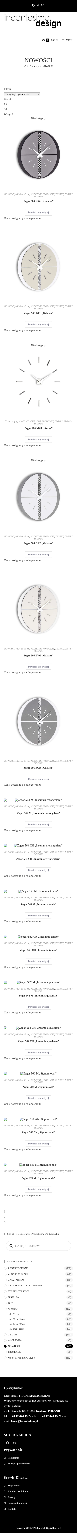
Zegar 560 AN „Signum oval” (38, 1132)
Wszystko (9, 114)
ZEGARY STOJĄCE (18, 1274)
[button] (58, 121)
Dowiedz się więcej (38, 212)
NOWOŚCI (47, 66)
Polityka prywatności (19, 1463)
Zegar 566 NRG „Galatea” (38, 201)
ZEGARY (59, 194)
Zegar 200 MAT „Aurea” (38, 428)
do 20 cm (14, 1314)
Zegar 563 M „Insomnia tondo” (38, 904)
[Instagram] (38, 5)
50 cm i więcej (11, 421)
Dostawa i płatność (17, 1503)
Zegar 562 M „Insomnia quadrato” (38, 995)
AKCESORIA (15, 1340)
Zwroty (12, 1497)
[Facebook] (34, 5)
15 (5, 104)
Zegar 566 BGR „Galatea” (38, 767)
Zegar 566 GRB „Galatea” (38, 543)
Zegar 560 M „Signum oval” (38, 1087)
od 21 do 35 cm (17, 1319)
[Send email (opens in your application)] (42, 5)
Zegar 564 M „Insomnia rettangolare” (38, 813)
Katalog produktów (18, 1491)
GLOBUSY (13, 1297)
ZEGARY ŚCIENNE (18, 1268)
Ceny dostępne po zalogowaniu (22, 218)
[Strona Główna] (25, 66)
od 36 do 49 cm (22, 194)
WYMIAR (13, 1308)
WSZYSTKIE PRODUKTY (42, 194)
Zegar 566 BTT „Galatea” (38, 313)
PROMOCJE (14, 1351)
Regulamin (13, 1457)
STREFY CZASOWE (18, 1291)
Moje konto (14, 1485)
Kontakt (12, 1508)
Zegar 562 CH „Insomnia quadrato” (38, 1041)
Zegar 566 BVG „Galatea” (38, 655)
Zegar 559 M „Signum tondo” (38, 1178)
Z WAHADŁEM (16, 1279)
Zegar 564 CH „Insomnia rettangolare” (38, 859)
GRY (10, 1303)
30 (5, 109)
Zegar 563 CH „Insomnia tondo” (38, 950)
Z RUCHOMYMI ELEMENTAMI (25, 1285)
